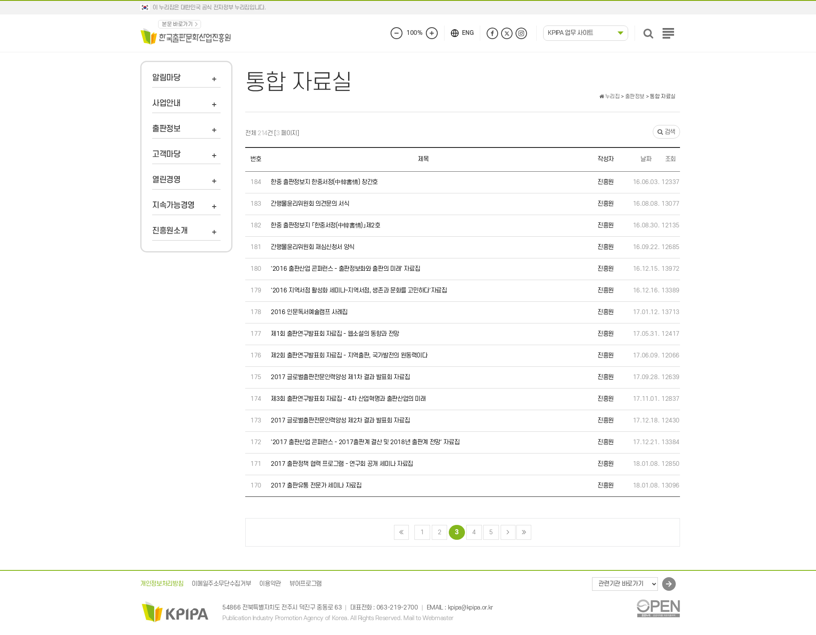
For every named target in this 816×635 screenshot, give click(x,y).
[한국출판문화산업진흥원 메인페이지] (185, 36)
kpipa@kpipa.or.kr (470, 608)
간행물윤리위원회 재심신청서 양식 (312, 247)
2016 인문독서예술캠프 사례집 (309, 312)
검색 (669, 132)
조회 (670, 159)
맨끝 (523, 532)
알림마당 (166, 78)
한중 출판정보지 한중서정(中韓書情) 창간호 (324, 182)
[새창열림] (658, 608)
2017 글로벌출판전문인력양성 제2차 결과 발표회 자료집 (340, 420)
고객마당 (166, 154)
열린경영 (166, 180)
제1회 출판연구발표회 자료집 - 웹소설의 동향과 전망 (335, 333)
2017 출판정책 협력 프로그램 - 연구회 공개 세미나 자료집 (342, 464)
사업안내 (166, 103)
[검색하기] (648, 33)
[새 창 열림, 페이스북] (492, 33)
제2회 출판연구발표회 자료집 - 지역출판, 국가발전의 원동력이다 (349, 355)
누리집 (612, 96)
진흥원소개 (169, 231)
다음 (508, 532)
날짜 (645, 159)
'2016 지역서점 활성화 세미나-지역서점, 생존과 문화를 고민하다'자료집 (359, 290)
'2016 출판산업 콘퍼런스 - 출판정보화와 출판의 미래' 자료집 (345, 268)
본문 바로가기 (177, 24)
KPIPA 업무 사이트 (570, 33)
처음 (401, 532)
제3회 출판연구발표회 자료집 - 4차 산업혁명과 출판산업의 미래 (348, 399)
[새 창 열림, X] (507, 33)
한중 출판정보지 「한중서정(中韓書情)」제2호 (325, 225)
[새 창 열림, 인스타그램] (521, 33)
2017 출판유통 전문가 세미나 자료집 (316, 485)
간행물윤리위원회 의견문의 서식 (310, 203)
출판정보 (166, 129)
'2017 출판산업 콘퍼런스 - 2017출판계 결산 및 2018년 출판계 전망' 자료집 (365, 442)
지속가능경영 (173, 205)
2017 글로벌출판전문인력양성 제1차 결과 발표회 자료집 (340, 377)
